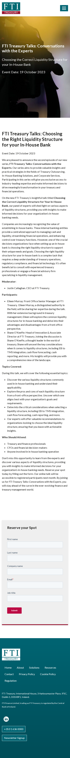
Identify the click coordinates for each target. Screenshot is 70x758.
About (20, 667)
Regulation (11, 680)
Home (8, 667)
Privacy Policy (27, 674)
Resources (50, 667)
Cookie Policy (48, 674)
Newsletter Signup (14, 737)
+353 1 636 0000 (13, 729)
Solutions (34, 667)
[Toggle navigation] (64, 8)
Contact (9, 674)
